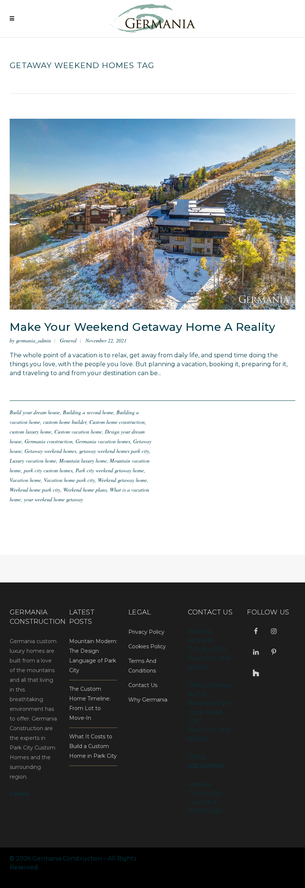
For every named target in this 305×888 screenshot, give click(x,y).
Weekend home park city (35, 489)
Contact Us (142, 685)
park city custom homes (48, 470)
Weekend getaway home (122, 479)
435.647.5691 (206, 766)
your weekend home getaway (53, 499)
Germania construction (49, 441)
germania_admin (33, 340)
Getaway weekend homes (50, 450)
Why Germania (147, 699)
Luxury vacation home (33, 460)
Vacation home (25, 479)
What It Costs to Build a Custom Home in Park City (93, 746)
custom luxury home (30, 431)
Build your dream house (35, 412)
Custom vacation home (78, 431)
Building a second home (88, 412)
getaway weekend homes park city (114, 450)
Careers (19, 793)
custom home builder (64, 421)
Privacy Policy (146, 632)
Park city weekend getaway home (110, 470)
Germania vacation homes (103, 441)
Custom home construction (117, 421)
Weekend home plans (85, 489)
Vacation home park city (69, 479)
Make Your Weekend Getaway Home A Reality (142, 327)
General (68, 340)
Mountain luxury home (83, 460)
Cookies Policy (147, 646)
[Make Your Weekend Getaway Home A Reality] (152, 213)
